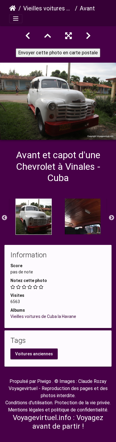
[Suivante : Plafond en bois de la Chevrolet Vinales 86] (88, 35)
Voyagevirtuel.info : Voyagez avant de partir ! (58, 422)
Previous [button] (4, 218)
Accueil (12, 8)
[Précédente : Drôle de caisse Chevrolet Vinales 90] (27, 35)
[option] (33, 217)
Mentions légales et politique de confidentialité (57, 410)
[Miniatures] (47, 35)
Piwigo (44, 381)
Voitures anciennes (34, 353)
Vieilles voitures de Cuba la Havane (48, 8)
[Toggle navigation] (15, 18)
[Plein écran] (68, 35)
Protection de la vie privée (82, 402)
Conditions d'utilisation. (29, 402)
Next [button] (112, 218)
